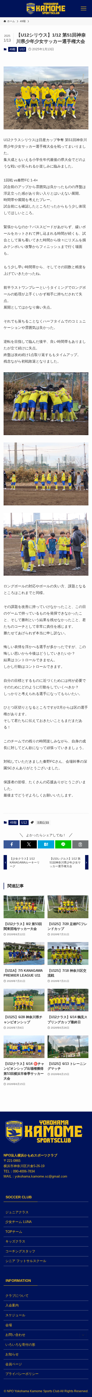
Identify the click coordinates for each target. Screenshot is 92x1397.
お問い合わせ (15, 1335)
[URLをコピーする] (80, 844)
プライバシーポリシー (22, 1374)
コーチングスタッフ (20, 1251)
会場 (8, 1325)
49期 (12, 49)
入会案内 (12, 1305)
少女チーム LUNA (18, 1222)
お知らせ (12, 1354)
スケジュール (15, 1315)
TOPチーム (13, 1232)
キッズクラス (15, 1241)
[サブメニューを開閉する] (83, 1335)
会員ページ (13, 1364)
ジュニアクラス (17, 1212)
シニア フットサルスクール (25, 1261)
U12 (22, 49)
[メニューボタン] (83, 8)
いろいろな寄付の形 (20, 1345)
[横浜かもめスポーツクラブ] (46, 8)
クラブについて (17, 1296)
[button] (12, 844)
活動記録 (43, 822)
